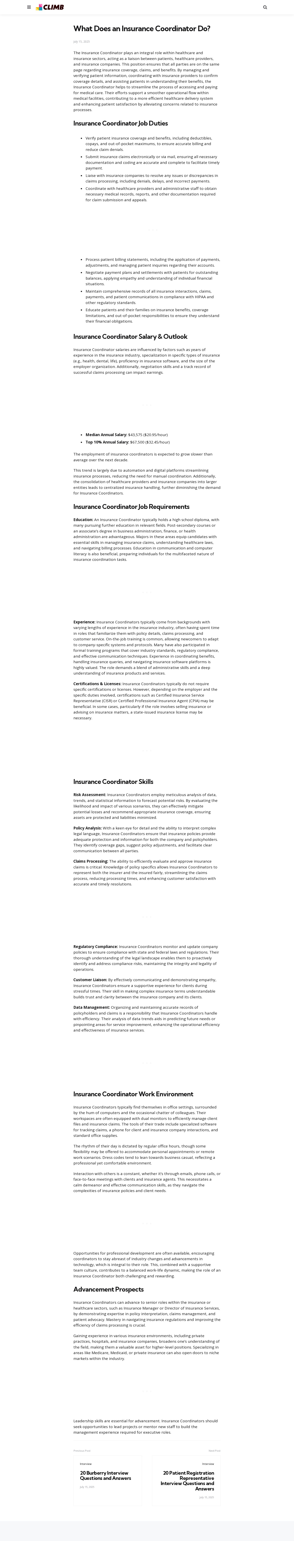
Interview (86, 1463)
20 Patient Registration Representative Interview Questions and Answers (187, 1481)
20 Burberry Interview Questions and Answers (105, 1475)
